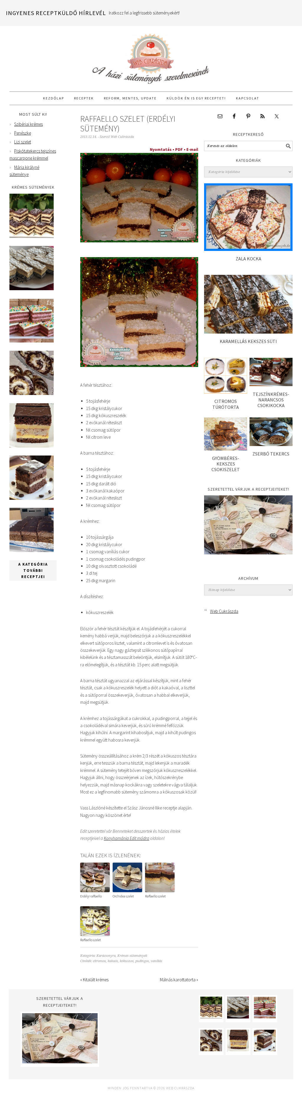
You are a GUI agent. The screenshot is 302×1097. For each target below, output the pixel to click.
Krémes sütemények (132, 956)
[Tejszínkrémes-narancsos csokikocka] (271, 384)
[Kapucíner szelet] (31, 498)
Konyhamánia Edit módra (126, 838)
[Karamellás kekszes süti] (248, 332)
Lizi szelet (22, 142)
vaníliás (156, 961)
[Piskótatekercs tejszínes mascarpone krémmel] (31, 393)
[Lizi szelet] (31, 341)
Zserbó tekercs (270, 454)
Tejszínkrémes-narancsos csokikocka (271, 399)
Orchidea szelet (123, 896)
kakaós (113, 961)
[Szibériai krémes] (31, 236)
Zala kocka (248, 259)
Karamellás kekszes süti (248, 341)
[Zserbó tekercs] (271, 444)
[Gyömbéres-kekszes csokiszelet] (225, 449)
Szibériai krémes (28, 124)
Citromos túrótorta (225, 404)
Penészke (22, 133)
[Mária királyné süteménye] (31, 446)
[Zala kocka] (248, 249)
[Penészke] (31, 288)
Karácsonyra (106, 956)
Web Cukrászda (151, 56)
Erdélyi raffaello (91, 896)
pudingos (142, 961)
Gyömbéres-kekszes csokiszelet (225, 463)
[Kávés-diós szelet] (31, 550)
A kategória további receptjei (33, 570)
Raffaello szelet (155, 896)
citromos (99, 961)
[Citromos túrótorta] (225, 392)
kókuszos (127, 961)
